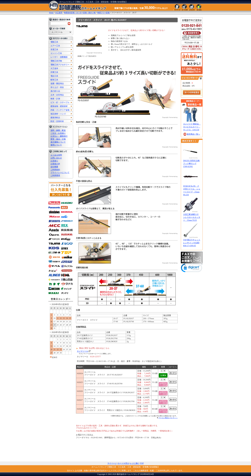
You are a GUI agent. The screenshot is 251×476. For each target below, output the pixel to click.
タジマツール (82, 351)
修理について (56, 145)
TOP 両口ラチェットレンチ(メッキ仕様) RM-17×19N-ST (191, 243)
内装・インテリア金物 (60, 110)
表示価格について (58, 142)
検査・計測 (55, 99)
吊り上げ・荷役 (57, 87)
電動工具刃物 (56, 61)
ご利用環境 (55, 175)
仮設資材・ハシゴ (58, 114)
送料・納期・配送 (58, 130)
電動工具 (54, 42)
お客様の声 (55, 164)
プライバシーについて (60, 172)
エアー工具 (55, 46)
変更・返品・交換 (58, 139)
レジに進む (134, 463)
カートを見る (123, 463)
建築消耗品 (55, 117)
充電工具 (54, 49)
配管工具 (54, 80)
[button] (192, 268)
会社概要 (54, 167)
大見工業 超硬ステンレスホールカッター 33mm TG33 (191, 217)
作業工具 (54, 72)
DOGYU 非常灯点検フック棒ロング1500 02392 (191, 163)
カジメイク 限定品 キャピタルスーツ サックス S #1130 (192, 127)
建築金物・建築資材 (59, 106)
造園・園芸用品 (57, 83)
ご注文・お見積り (58, 133)
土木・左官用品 (57, 95)
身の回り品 (55, 91)
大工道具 (54, 68)
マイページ (112, 463)
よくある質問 (56, 155)
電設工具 (54, 76)
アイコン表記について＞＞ (168, 418)
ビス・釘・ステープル (60, 102)
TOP (142, 463)
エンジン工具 (56, 53)
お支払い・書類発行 (59, 136)
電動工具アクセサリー (60, 65)
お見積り (54, 161)
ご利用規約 (55, 170)
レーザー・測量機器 (59, 57)
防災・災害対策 (57, 121)
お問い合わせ (56, 158)
